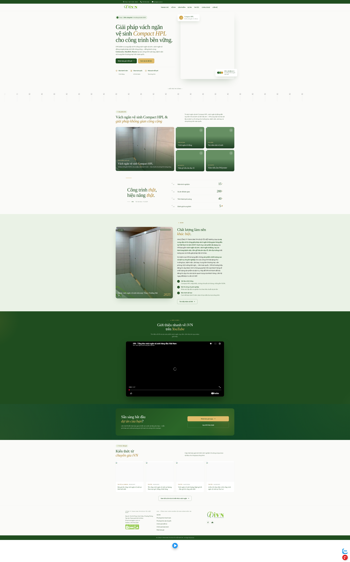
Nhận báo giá (160, 530)
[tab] (165, 229)
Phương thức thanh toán (164, 518)
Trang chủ (165, 7)
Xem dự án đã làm (146, 61)
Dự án (190, 7)
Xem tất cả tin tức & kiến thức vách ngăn (174, 498)
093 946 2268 (145, 1)
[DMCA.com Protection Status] (132, 527)
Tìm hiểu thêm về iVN (186, 301)
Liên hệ (215, 7)
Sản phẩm (181, 7)
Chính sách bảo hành (163, 527)
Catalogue (206, 7)
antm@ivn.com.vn (158, 1)
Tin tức (196, 7)
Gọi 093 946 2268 (208, 425)
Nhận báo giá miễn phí (125, 61)
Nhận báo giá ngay (207, 419)
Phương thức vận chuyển (164, 521)
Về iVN (173, 7)
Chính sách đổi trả (162, 524)
